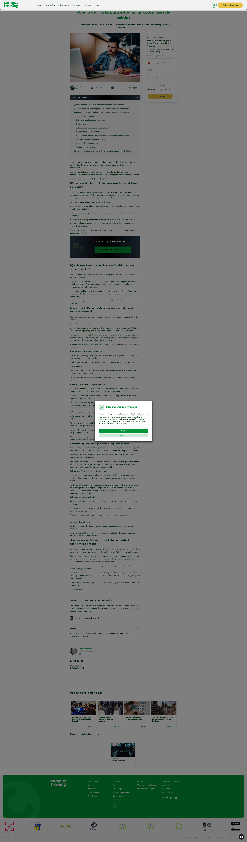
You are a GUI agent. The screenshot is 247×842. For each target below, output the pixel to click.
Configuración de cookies (127, 419)
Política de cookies (121, 423)
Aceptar (123, 431)
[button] (241, 837)
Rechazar (123, 435)
